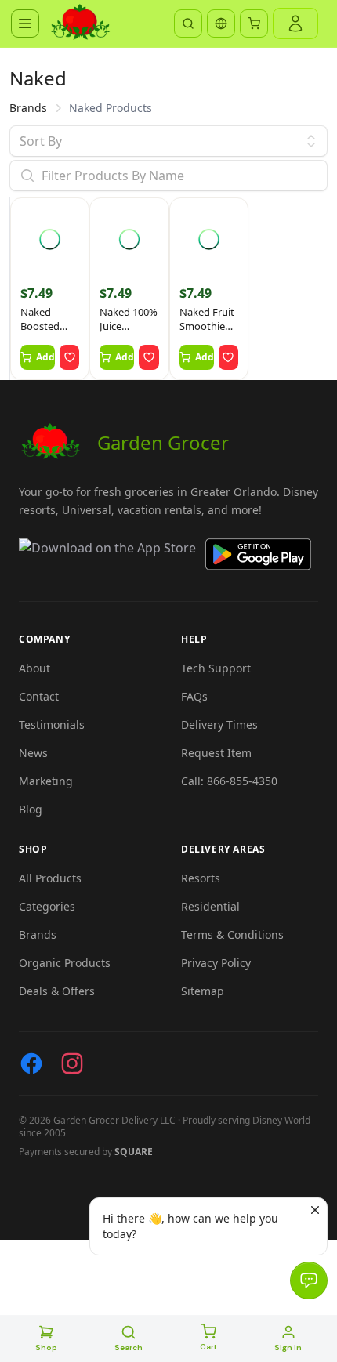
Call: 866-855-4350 (229, 780)
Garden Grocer (163, 442)
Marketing (46, 780)
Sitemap (202, 990)
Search (128, 1347)
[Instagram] (72, 1063)
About (34, 668)
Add (45, 357)
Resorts (200, 878)
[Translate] (221, 23)
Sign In (288, 1347)
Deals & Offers (57, 990)
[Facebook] (31, 1063)
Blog (30, 809)
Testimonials (52, 724)
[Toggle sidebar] (25, 23)
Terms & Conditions (232, 934)
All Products (50, 878)
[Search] (188, 23)
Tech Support (216, 668)
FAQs (194, 696)
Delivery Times (219, 724)
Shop (46, 1347)
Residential (210, 906)
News (33, 752)
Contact (39, 696)
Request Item (216, 752)
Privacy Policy (216, 962)
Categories (47, 906)
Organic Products (65, 962)
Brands (28, 107)
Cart (208, 1347)
